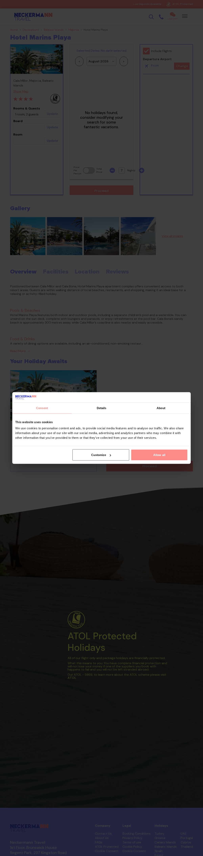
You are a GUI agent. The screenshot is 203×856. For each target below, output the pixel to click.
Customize (98, 455)
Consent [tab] (42, 407)
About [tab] (161, 407)
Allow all (159, 455)
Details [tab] (101, 407)
